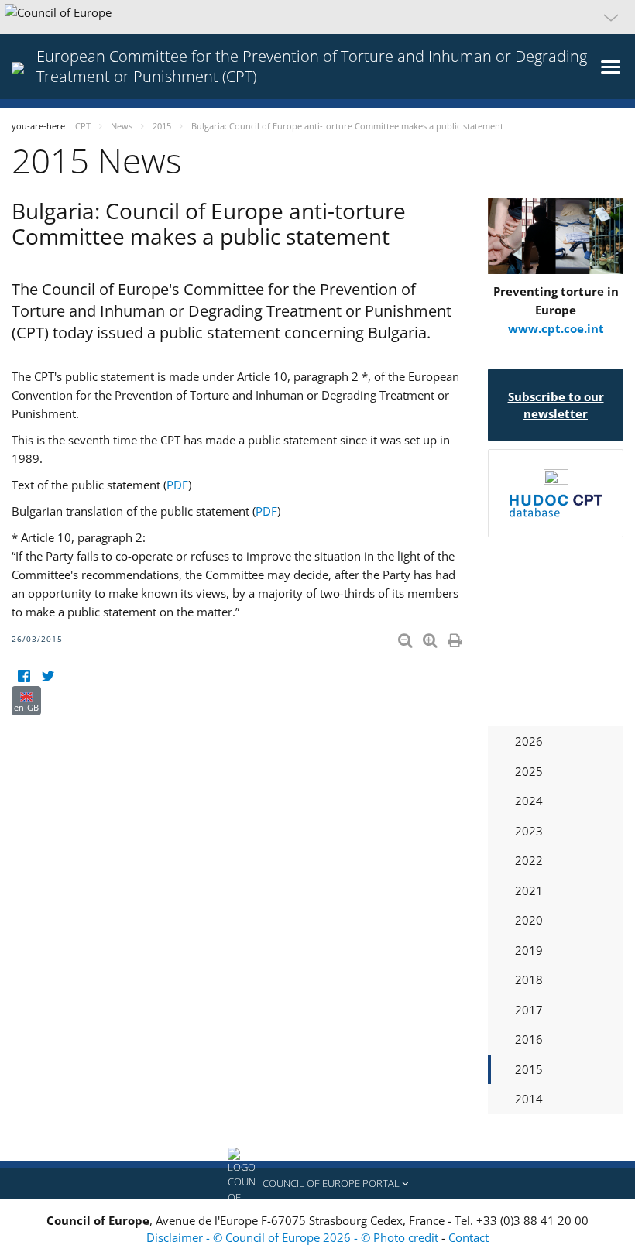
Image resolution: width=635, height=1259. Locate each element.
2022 (529, 860)
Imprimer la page (456, 637)
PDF (177, 484)
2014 (529, 1098)
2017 (529, 1009)
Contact (468, 1237)
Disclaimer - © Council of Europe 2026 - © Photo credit (293, 1237)
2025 (529, 771)
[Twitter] (48, 676)
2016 (529, 1039)
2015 (529, 1069)
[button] (317, 17)
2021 (529, 890)
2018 (529, 979)
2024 (529, 800)
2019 (529, 950)
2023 (529, 831)
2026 (529, 741)
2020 (529, 920)
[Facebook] (24, 676)
